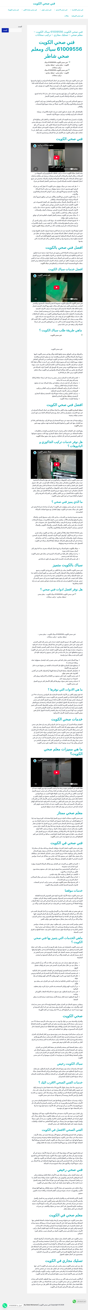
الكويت (53, 837)
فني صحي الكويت (44, 3)
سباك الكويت (71, 173)
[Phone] (4, 1305)
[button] (71, 10)
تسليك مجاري (67, 396)
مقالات (66, 16)
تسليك (48, 807)
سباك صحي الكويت (65, 882)
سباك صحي (54, 859)
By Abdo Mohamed (31, 1305)
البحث (20, 26)
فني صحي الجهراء (13, 10)
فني (47, 743)
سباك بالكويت (73, 548)
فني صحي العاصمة (77, 10)
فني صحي (60, 496)
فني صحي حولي (46, 10)
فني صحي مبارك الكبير (30, 10)
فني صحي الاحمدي (61, 10)
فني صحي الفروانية (77, 16)
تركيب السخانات (62, 388)
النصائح (80, 837)
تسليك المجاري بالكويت (75, 410)
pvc (80, 799)
